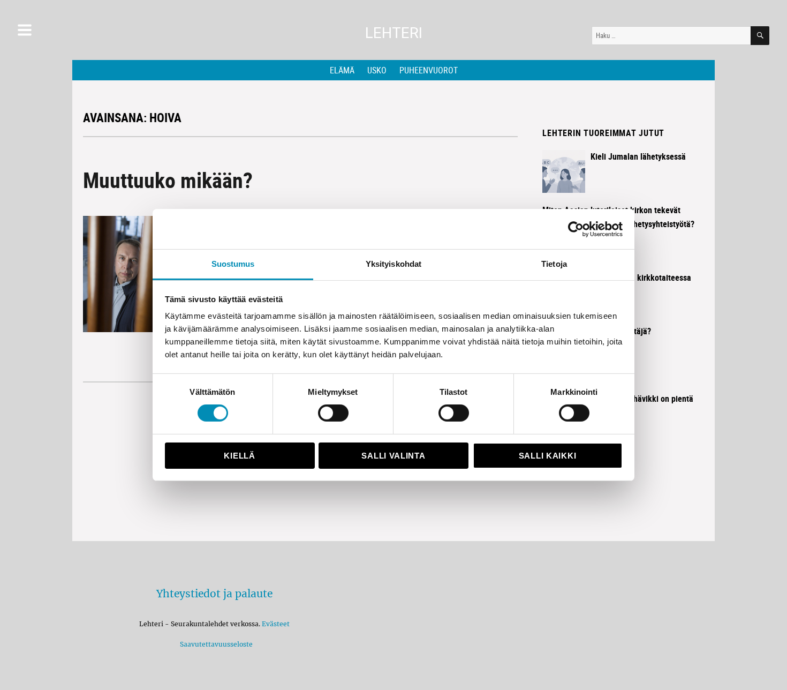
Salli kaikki (547, 455)
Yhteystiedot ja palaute (214, 593)
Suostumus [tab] (233, 263)
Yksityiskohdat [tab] (393, 263)
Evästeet (276, 624)
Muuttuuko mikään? (168, 180)
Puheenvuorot (428, 70)
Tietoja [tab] (554, 263)
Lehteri (393, 33)
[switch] (333, 413)
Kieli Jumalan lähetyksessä (638, 156)
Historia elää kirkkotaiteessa (641, 277)
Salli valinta (393, 455)
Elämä (342, 70)
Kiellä (239, 455)
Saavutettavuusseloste (215, 644)
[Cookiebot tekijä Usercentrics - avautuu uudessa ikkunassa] (576, 229)
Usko (377, 70)
